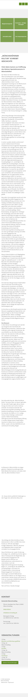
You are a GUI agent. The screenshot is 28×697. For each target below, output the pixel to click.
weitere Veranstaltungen (10, 662)
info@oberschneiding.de (10, 613)
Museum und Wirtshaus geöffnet (10, 641)
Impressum (11, 682)
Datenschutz (4, 682)
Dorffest (3, 648)
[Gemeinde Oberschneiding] (9, 4)
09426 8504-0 (7, 609)
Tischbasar (4, 655)
